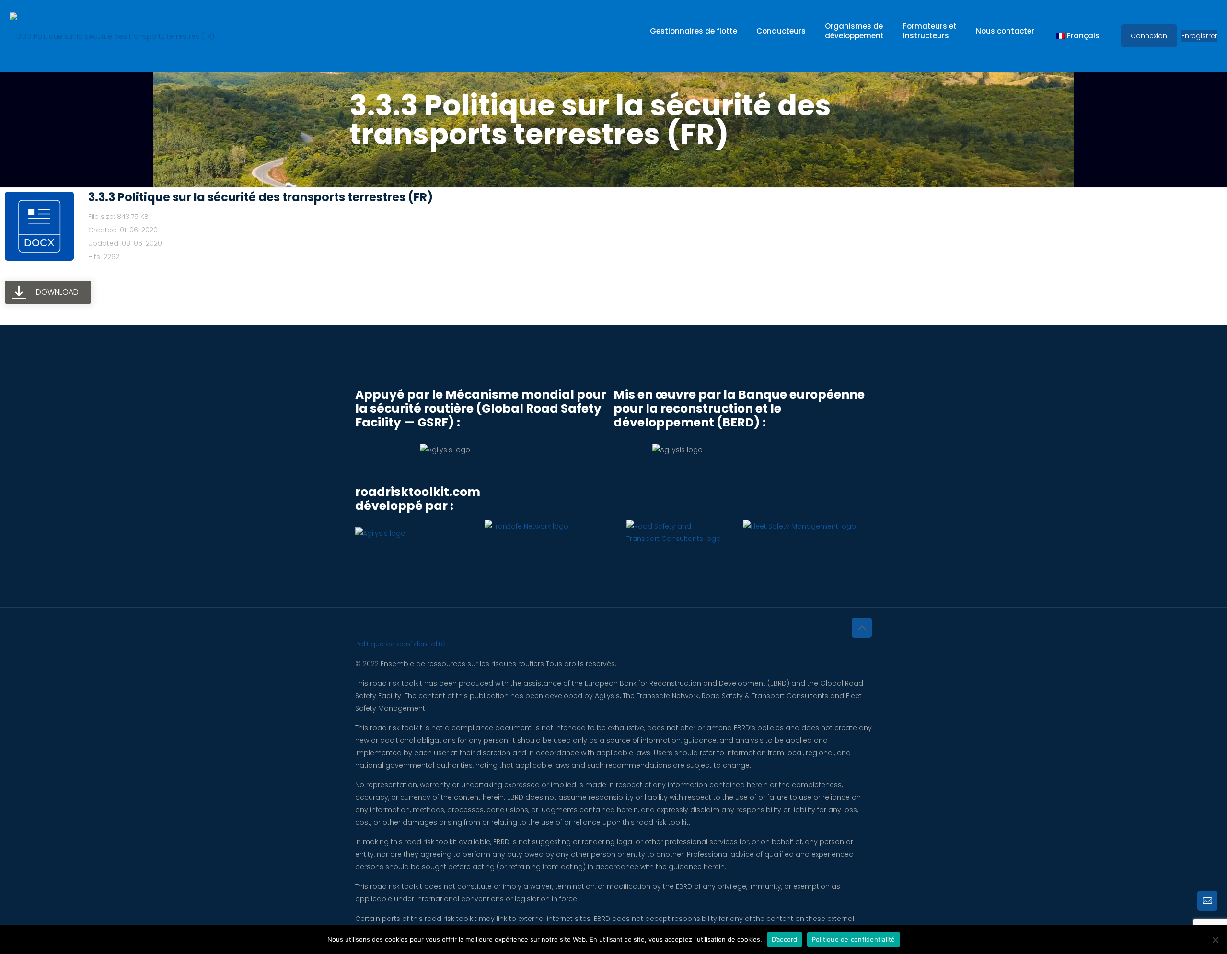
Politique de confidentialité (400, 644)
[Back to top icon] (862, 628)
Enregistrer (1199, 36)
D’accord (785, 939)
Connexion (1149, 36)
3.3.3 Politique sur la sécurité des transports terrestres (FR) (260, 197)
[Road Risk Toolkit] (112, 36)
